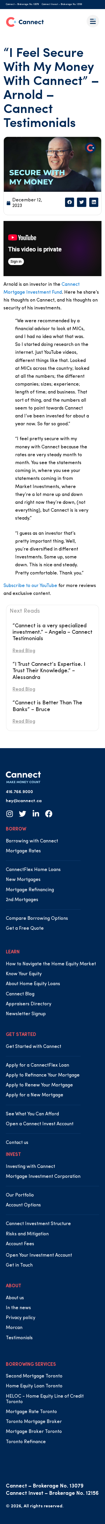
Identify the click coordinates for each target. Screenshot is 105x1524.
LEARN (13, 952)
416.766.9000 (19, 792)
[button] (69, 202)
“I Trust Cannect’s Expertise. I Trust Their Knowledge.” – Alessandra (49, 671)
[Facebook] (48, 813)
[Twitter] (22, 813)
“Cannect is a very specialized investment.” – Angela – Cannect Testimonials (52, 632)
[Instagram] (9, 813)
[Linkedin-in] (35, 813)
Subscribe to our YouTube (30, 586)
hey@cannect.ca (24, 801)
